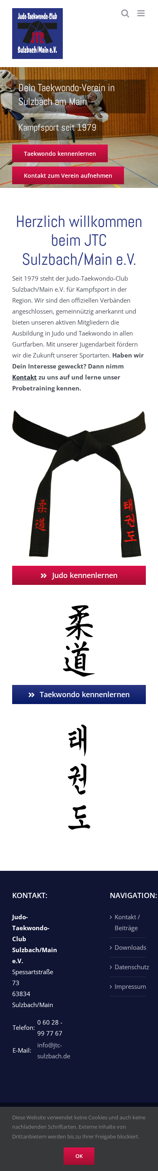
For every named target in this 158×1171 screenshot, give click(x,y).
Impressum (128, 986)
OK (79, 1156)
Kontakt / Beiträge (127, 922)
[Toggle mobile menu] (141, 13)
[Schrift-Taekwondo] (79, 727)
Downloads (128, 947)
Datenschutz (128, 967)
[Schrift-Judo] (79, 608)
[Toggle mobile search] (125, 13)
